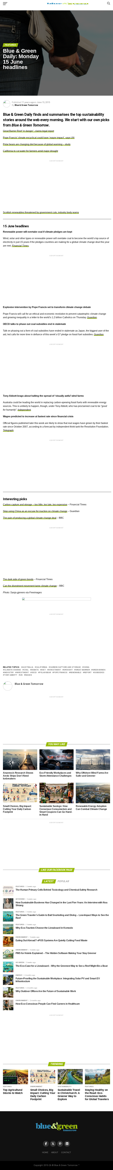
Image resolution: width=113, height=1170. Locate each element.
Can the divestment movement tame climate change (30, 586)
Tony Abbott (10, 675)
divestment (54, 670)
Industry (9, 673)
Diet (43, 670)
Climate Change (12, 670)
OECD (34, 673)
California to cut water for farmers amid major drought (30, 151)
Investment (22, 673)
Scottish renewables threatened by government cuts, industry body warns (41, 212)
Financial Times (20, 245)
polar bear (45, 673)
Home (45, 1152)
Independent (24, 410)
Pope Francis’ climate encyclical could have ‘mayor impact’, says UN (38, 137)
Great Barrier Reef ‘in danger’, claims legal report (28, 131)
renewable (75, 673)
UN (21, 675)
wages (28, 675)
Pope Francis (60, 673)
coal (26, 670)
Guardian (92, 317)
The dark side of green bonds (18, 579)
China (86, 667)
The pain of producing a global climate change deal (29, 518)
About (54, 1152)
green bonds (98, 670)
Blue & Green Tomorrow (26, 105)
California (41, 667)
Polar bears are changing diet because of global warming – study (36, 144)
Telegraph (8, 430)
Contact (66, 1152)
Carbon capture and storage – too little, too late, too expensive (35, 504)
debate (35, 670)
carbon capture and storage (65, 667)
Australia (27, 667)
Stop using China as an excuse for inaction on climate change (35, 511)
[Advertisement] (56, 183)
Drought (68, 670)
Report (88, 673)
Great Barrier (82, 670)
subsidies (99, 673)
